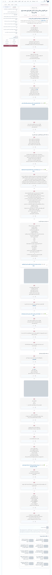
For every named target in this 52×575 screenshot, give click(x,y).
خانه (37, 1)
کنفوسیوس (34, 359)
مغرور (34, 68)
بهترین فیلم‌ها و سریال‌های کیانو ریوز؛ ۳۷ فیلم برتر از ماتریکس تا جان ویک (10, 30)
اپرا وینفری (34, 305)
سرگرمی (12, 1)
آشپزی (22, 1)
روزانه (47, 1)
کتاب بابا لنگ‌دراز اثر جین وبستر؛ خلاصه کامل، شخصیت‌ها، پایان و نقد (10, 27)
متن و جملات (33, 1)
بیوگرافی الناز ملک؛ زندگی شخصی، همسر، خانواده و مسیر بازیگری (11, 33)
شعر (30, 1)
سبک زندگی (16, 1)
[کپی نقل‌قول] (35, 34)
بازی (34, 369)
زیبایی (25, 1)
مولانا (37, 89)
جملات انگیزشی (43, 20)
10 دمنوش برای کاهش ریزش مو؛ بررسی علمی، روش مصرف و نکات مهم (10, 22)
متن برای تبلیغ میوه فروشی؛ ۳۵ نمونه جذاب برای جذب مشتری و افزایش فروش (10, 14)
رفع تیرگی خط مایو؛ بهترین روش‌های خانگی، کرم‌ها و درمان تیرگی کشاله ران (10, 19)
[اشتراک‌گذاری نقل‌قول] (33, 34)
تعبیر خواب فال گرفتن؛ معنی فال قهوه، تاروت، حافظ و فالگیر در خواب (10, 10)
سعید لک (42, 527)
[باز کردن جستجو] (3, 1)
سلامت (28, 1)
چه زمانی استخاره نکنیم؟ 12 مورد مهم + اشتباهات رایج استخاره (10, 16)
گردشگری (19, 1)
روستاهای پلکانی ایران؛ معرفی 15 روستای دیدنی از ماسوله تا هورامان (10, 24)
